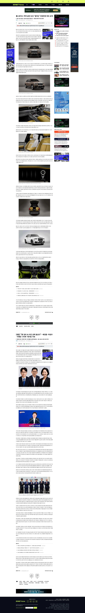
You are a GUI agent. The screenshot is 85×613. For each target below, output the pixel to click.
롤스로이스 (21, 326)
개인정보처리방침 (51, 600)
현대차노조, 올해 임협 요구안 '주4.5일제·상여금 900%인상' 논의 (28, 295)
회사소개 (57, 599)
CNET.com (17, 605)
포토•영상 (67, 4)
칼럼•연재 (60, 4)
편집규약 (47, 600)
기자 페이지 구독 (28, 23)
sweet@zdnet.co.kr (24, 570)
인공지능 (40, 4)
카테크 (17, 20)
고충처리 (63, 600)
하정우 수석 (25, 582)
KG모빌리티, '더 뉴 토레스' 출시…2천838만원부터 (26, 291)
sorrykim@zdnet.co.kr (25, 312)
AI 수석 (35, 581)
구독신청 (35, 607)
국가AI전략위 (47, 581)
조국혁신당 (26, 584)
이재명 (21, 581)
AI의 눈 (46, 4)
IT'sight (53, 4)
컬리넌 (33, 326)
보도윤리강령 (67, 600)
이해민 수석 (21, 584)
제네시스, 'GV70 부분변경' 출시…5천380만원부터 (26, 293)
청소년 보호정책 (59, 600)
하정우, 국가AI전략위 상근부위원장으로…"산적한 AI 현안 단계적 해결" (29, 545)
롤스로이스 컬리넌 (27, 326)
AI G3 (46, 582)
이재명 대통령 (37, 582)
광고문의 (60, 599)
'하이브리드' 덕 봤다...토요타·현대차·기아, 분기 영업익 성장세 (28, 288)
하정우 (28, 581)
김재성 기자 (20, 23)
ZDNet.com (21, 605)
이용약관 (55, 600)
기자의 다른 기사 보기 (48, 312)
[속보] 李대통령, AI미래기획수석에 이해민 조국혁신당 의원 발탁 (28, 550)
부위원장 (21, 582)
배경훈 (24, 581)
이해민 (32, 581)
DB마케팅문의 (64, 599)
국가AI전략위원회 (40, 581)
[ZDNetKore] (19, 2)
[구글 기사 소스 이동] (41, 23)
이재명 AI (42, 582)
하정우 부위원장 (31, 582)
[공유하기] (46, 23)
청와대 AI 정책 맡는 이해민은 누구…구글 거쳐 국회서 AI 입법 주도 (28, 547)
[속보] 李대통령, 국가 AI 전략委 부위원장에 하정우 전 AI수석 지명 (28, 552)
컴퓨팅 (17, 340)
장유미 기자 (20, 343)
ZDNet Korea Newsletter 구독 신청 (20, 607)
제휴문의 (68, 599)
